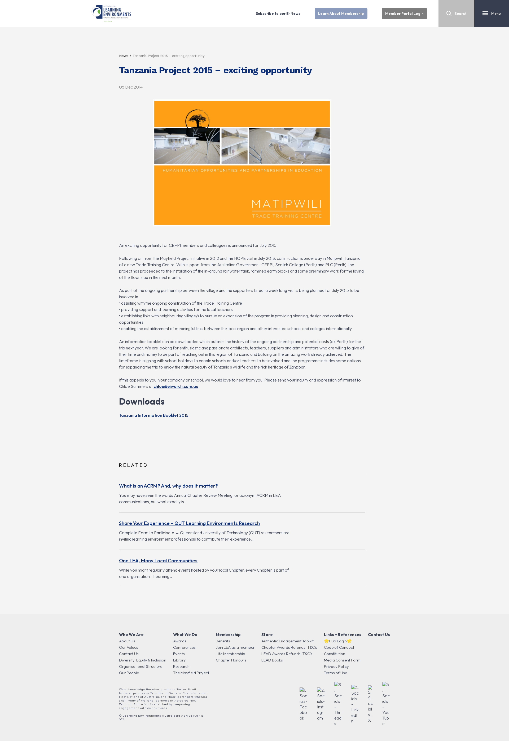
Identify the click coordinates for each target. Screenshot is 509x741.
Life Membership (230, 653)
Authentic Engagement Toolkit (287, 640)
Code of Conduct (339, 647)
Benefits (223, 640)
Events (179, 653)
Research (181, 666)
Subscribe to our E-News (278, 13)
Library (179, 660)
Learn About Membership (341, 13)
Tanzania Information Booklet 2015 (153, 415)
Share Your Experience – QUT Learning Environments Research (189, 523)
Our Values (128, 647)
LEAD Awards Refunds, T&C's (286, 653)
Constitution (334, 653)
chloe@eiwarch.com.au (175, 386)
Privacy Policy (336, 666)
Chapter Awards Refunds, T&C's (289, 647)
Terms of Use (335, 672)
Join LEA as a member (235, 647)
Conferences (184, 647)
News (123, 56)
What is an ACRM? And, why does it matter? (168, 486)
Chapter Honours (231, 660)
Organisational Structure (140, 666)
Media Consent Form (342, 660)
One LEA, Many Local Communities (158, 560)
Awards (179, 640)
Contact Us (129, 653)
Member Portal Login (404, 13)
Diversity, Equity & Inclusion (142, 660)
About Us (127, 640)
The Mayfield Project (191, 672)
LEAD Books (272, 660)
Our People (129, 672)
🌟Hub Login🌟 (338, 640)
